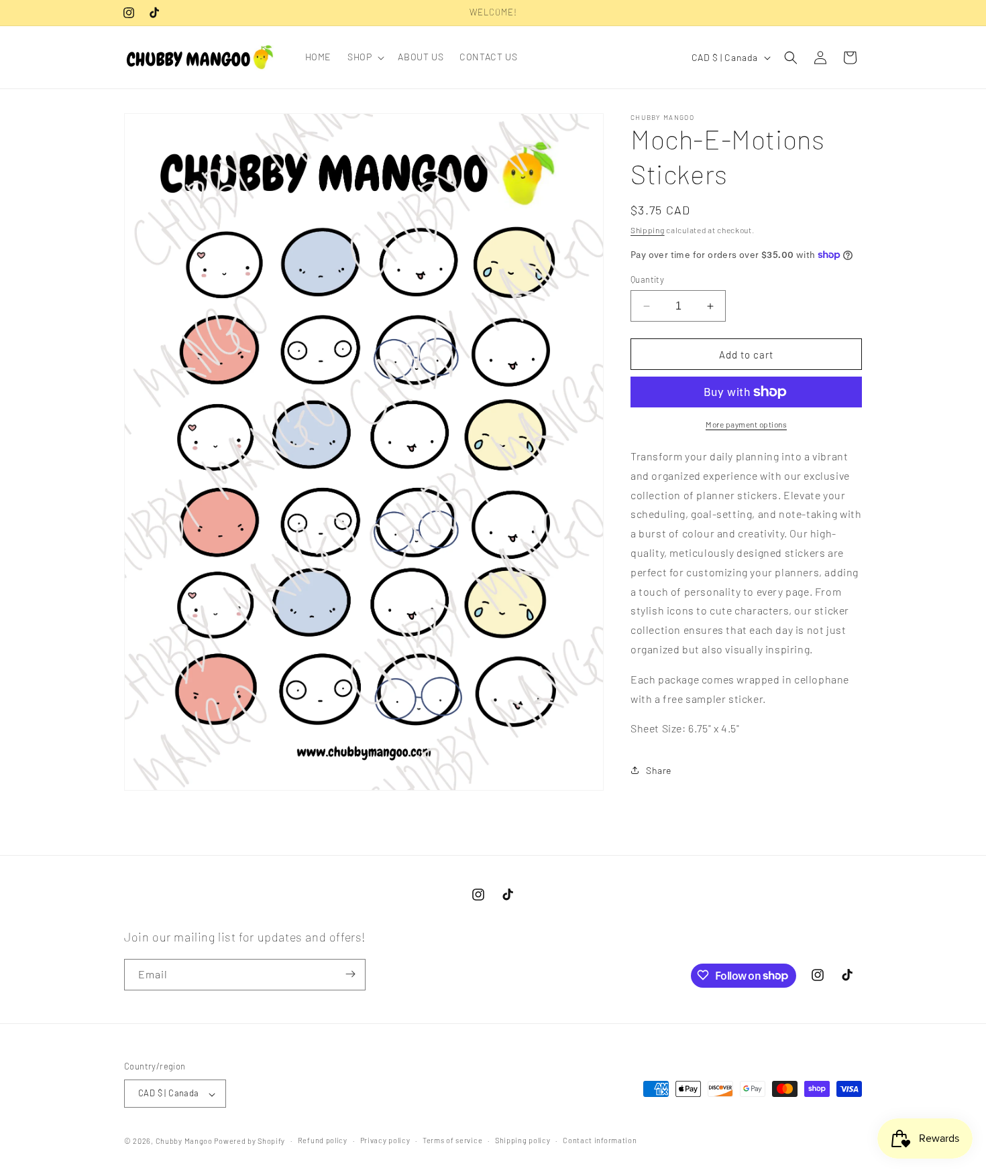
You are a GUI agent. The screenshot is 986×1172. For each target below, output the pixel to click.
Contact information (600, 1140)
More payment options (746, 424)
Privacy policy (385, 1140)
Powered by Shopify (249, 1141)
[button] (364, 57)
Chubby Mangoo (184, 1141)
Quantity (647, 279)
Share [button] (658, 770)
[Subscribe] (350, 974)
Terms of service (452, 1140)
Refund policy (322, 1140)
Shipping (648, 230)
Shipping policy (523, 1140)
